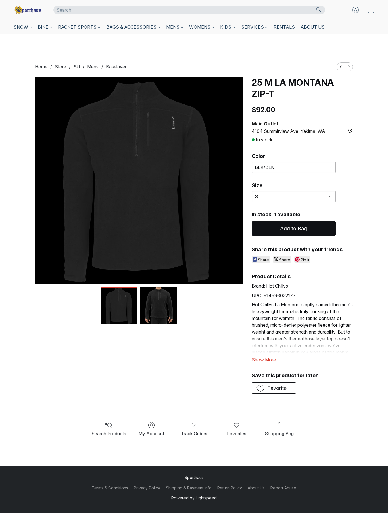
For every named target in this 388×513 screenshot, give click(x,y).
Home (41, 67)
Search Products (108, 433)
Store (60, 67)
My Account (151, 433)
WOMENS (200, 27)
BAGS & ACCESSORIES (132, 27)
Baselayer (116, 67)
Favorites (236, 433)
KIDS (226, 27)
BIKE (43, 27)
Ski (77, 67)
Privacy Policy (147, 487)
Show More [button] (264, 360)
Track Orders (194, 433)
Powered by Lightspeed (194, 497)
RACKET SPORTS (78, 27)
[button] (28, 10)
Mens (93, 67)
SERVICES (253, 27)
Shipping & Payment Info (189, 487)
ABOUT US (313, 27)
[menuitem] (341, 67)
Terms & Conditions (110, 487)
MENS (173, 27)
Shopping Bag (279, 433)
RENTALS (284, 27)
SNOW (21, 27)
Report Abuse (283, 487)
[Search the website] (318, 10)
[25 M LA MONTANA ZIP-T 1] (158, 305)
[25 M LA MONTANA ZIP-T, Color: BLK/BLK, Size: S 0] (119, 305)
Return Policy (229, 487)
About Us (256, 487)
